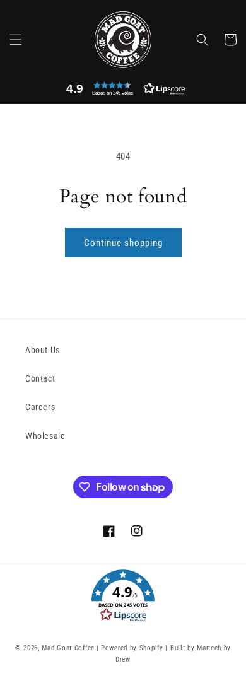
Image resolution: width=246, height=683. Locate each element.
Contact (40, 378)
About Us (42, 350)
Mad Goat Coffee (68, 648)
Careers (40, 407)
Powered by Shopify (132, 648)
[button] (16, 40)
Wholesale (45, 436)
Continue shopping (123, 242)
